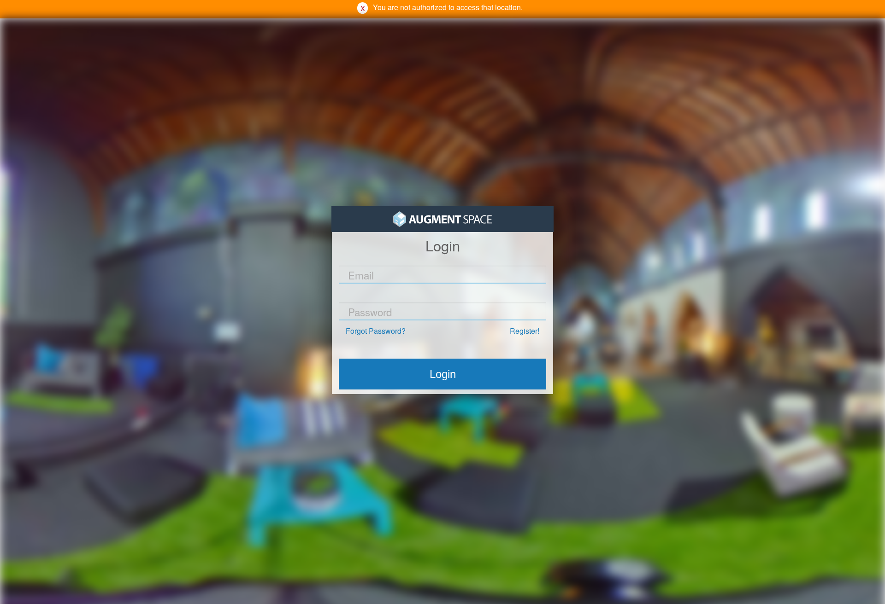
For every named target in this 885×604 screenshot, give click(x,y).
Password (370, 311)
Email (361, 274)
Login (443, 374)
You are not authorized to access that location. (448, 7)
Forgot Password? (376, 330)
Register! (524, 330)
